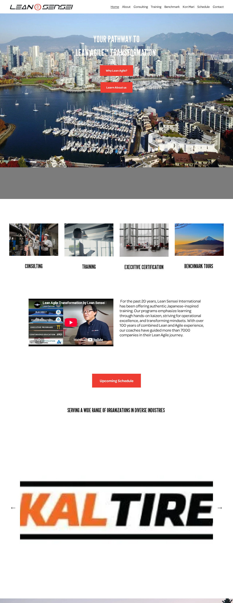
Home (115, 7)
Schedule (203, 7)
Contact (218, 7)
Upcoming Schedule (116, 380)
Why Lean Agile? (116, 70)
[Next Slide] (220, 508)
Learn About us (116, 87)
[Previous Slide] (13, 508)
